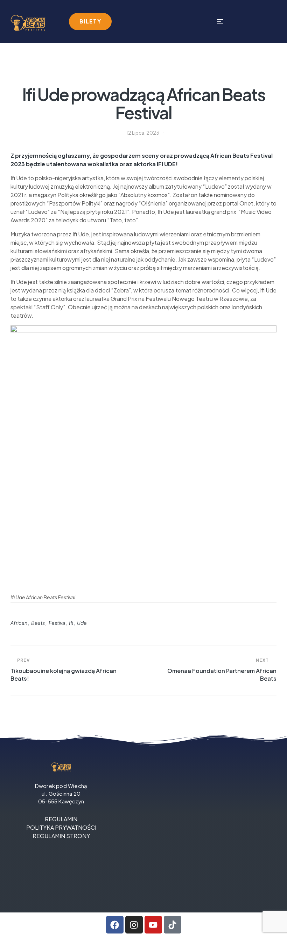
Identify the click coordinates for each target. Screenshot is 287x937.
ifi (71, 623)
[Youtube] (153, 924)
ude (82, 623)
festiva (57, 623)
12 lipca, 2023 (142, 132)
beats (38, 623)
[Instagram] (134, 924)
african (18, 623)
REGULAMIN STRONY (61, 836)
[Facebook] (115, 924)
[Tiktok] (172, 924)
